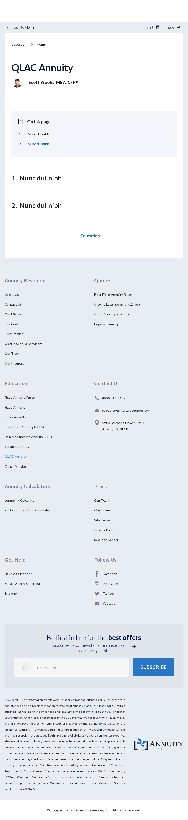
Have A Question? (18, 574)
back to (23, 27)
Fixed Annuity (15, 407)
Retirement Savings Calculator (27, 510)
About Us (12, 294)
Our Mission (14, 314)
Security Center (106, 540)
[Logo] (158, 741)
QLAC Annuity (16, 456)
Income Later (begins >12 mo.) (117, 304)
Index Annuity (15, 417)
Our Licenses (104, 510)
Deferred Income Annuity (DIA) (28, 437)
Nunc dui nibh (38, 134)
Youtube (109, 603)
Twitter (108, 593)
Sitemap (11, 593)
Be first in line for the (94, 637)
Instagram (110, 584)
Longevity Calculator (20, 500)
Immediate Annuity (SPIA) (24, 427)
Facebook (110, 574)
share (170, 27)
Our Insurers (14, 363)
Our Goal (11, 324)
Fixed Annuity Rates (20, 397)
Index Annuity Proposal (112, 314)
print (150, 27)
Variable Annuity (17, 447)
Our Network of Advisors (23, 344)
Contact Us (13, 304)
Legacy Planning (106, 324)
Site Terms (102, 520)
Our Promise (14, 334)
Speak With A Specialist (22, 584)
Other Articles (16, 466)
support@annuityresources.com (126, 410)
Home (41, 44)
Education (18, 44)
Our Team (12, 353)
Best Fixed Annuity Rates (113, 294)
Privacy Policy (104, 530)
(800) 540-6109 (113, 398)
